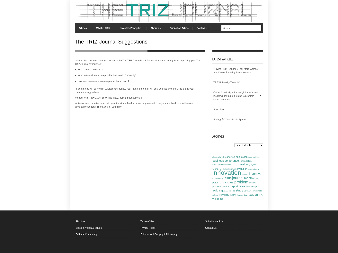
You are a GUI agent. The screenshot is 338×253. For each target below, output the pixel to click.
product (226, 186)
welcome (217, 198)
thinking (240, 195)
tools (251, 194)
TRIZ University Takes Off (226, 82)
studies (232, 191)
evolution (242, 168)
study (239, 190)
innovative (245, 174)
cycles (254, 164)
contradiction (245, 161)
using (259, 194)
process (216, 186)
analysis (231, 157)
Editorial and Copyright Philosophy (158, 234)
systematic (257, 191)
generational (253, 169)
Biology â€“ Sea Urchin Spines (229, 119)
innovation (226, 172)
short (250, 187)
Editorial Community (86, 234)
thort (246, 195)
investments (217, 178)
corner (228, 165)
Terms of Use (147, 221)
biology (256, 157)
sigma (256, 186)
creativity (244, 164)
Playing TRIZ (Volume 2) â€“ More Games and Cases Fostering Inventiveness (235, 71)
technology (224, 195)
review (243, 186)
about (214, 157)
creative (234, 165)
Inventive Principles (128, 29)
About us (154, 29)
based (250, 157)
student (225, 191)
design (218, 168)
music (255, 178)
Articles (81, 29)
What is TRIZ (101, 29)
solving (217, 190)
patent (215, 182)
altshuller (222, 157)
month (248, 178)
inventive (255, 173)
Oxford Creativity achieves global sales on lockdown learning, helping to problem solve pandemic (235, 96)
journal (238, 178)
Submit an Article (179, 28)
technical (215, 195)
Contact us (202, 28)
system (248, 190)
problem (241, 182)
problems (252, 183)
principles (227, 182)
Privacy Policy (147, 228)
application (242, 157)
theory (233, 195)
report (234, 186)
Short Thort (219, 109)
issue (228, 178)
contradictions (219, 164)
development (230, 169)
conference (232, 160)
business (218, 160)
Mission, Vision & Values (89, 228)
